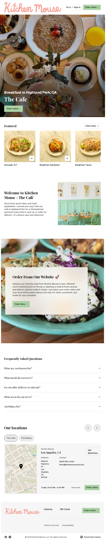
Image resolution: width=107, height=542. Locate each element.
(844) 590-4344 (66, 461)
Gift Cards (65, 509)
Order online (92, 487)
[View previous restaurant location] (88, 428)
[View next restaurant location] (97, 428)
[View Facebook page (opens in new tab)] (5, 537)
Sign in (77, 7)
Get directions (93, 451)
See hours (75, 487)
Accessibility (68, 525)
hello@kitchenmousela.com (71, 464)
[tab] (11, 438)
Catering (48, 509)
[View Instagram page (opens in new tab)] (9, 537)
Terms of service (51, 525)
